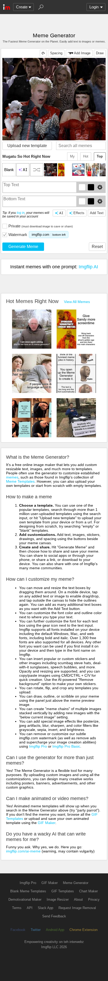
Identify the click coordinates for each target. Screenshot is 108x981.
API (30, 908)
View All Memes (77, 302)
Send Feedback (54, 916)
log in (21, 213)
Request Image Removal (77, 908)
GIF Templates (62, 891)
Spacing (56, 53)
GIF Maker (46, 823)
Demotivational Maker (24, 899)
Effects (78, 213)
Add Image (82, 53)
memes (12, 477)
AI (61, 213)
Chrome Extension (83, 930)
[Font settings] (100, 187)
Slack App (45, 908)
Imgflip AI (88, 266)
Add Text (97, 213)
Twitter (36, 930)
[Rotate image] (43, 53)
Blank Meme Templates (28, 891)
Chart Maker (88, 891)
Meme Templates (20, 481)
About (78, 899)
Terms (16, 908)
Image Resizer (58, 899)
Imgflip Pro (38, 746)
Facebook (17, 930)
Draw (100, 53)
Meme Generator (75, 883)
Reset (97, 246)
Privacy (94, 899)
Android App (55, 930)
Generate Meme (23, 246)
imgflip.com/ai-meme (23, 851)
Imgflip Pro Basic (66, 746)
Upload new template (27, 145)
